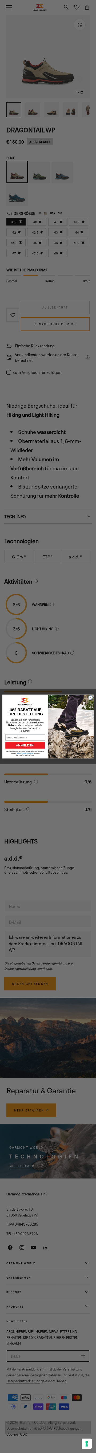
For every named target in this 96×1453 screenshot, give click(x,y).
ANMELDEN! (25, 745)
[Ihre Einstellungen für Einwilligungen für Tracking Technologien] (87, 1444)
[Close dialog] (91, 698)
